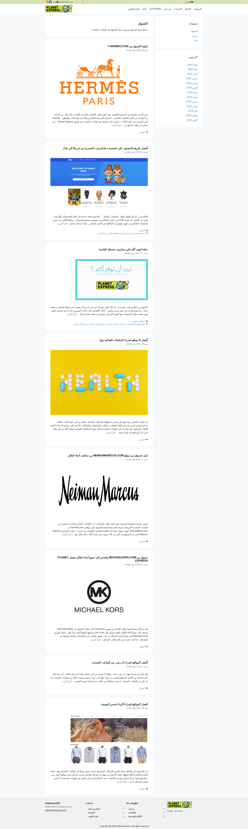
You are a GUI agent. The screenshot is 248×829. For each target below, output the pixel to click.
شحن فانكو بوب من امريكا (135, 233)
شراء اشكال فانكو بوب (114, 233)
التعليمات (132, 812)
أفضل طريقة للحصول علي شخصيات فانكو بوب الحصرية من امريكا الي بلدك (105, 148)
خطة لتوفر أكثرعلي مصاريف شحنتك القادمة (123, 249)
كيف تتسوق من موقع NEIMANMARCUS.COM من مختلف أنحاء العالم (108, 455)
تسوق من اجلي (94, 808)
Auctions (155, 9)
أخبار (144, 9)
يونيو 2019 (193, 92)
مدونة (55, 2)
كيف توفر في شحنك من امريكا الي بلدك (89, 324)
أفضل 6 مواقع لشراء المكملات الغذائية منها (124, 340)
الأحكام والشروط (135, 816)
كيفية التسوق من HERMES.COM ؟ (127, 46)
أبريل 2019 (192, 97)
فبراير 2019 (192, 106)
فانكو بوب (101, 233)
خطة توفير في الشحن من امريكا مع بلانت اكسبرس (125, 324)
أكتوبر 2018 (192, 120)
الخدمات (178, 9)
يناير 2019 (193, 111)
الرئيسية (197, 9)
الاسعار (188, 9)
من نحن (167, 9)
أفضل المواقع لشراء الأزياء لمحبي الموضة (124, 704)
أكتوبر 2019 (192, 87)
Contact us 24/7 (52, 803)
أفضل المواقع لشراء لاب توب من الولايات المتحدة (120, 662)
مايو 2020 (193, 69)
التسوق (142, 132)
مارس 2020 (192, 78)
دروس (136, 321)
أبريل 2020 (192, 74)
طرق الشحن (134, 9)
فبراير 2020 (192, 83)
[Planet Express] (58, 8)
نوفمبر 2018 (192, 115)
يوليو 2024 (192, 64)
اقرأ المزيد (116, 125)
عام (196, 40)
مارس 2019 (192, 101)
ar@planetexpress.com (55, 810)
